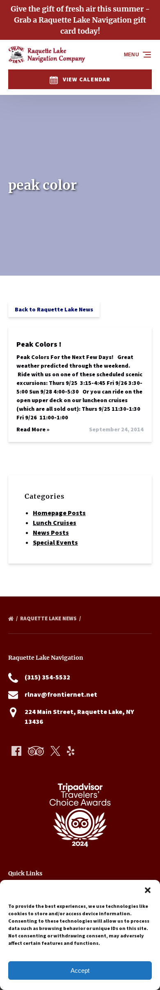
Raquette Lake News (49, 618)
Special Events (55, 542)
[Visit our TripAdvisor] (36, 751)
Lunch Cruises (54, 522)
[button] (148, 890)
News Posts (51, 532)
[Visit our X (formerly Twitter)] (55, 751)
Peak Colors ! (39, 344)
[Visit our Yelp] (70, 751)
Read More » (33, 429)
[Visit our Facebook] (16, 751)
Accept (80, 970)
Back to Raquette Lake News (54, 309)
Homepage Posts (59, 513)
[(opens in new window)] (80, 774)
